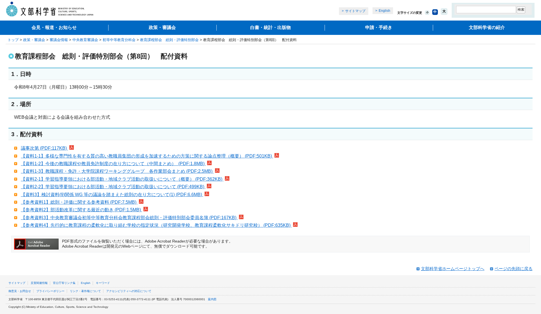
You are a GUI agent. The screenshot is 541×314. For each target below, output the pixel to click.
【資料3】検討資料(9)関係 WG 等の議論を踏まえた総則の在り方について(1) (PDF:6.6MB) (112, 194)
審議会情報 (59, 40)
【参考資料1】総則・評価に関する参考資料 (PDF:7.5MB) (79, 202)
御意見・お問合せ (19, 291)
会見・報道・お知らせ (54, 27)
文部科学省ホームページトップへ (452, 268)
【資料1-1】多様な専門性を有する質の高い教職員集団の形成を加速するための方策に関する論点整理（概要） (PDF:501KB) (147, 156)
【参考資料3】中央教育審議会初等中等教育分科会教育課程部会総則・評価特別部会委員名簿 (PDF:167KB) (129, 217)
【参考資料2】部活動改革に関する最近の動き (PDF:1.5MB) (81, 209)
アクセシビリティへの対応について (128, 291)
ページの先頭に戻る (514, 268)
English (384, 11)
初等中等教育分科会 (119, 40)
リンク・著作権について (85, 291)
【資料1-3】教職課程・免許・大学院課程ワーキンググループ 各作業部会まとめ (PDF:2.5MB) (117, 171)
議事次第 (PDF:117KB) (44, 148)
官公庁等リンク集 (64, 282)
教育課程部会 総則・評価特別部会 (169, 40)
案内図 (212, 299)
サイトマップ (355, 11)
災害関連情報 (39, 282)
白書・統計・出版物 (270, 27)
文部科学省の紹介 (487, 27)
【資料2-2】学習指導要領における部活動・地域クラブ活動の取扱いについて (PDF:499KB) (113, 186)
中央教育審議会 (85, 40)
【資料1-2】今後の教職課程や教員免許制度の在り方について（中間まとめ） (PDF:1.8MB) (113, 163)
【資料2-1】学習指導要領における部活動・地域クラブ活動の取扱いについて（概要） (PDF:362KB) (122, 179)
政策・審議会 (162, 27)
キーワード (103, 282)
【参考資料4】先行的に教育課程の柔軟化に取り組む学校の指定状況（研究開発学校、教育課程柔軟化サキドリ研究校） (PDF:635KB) (156, 225)
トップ (13, 40)
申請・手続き (378, 27)
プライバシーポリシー (50, 291)
